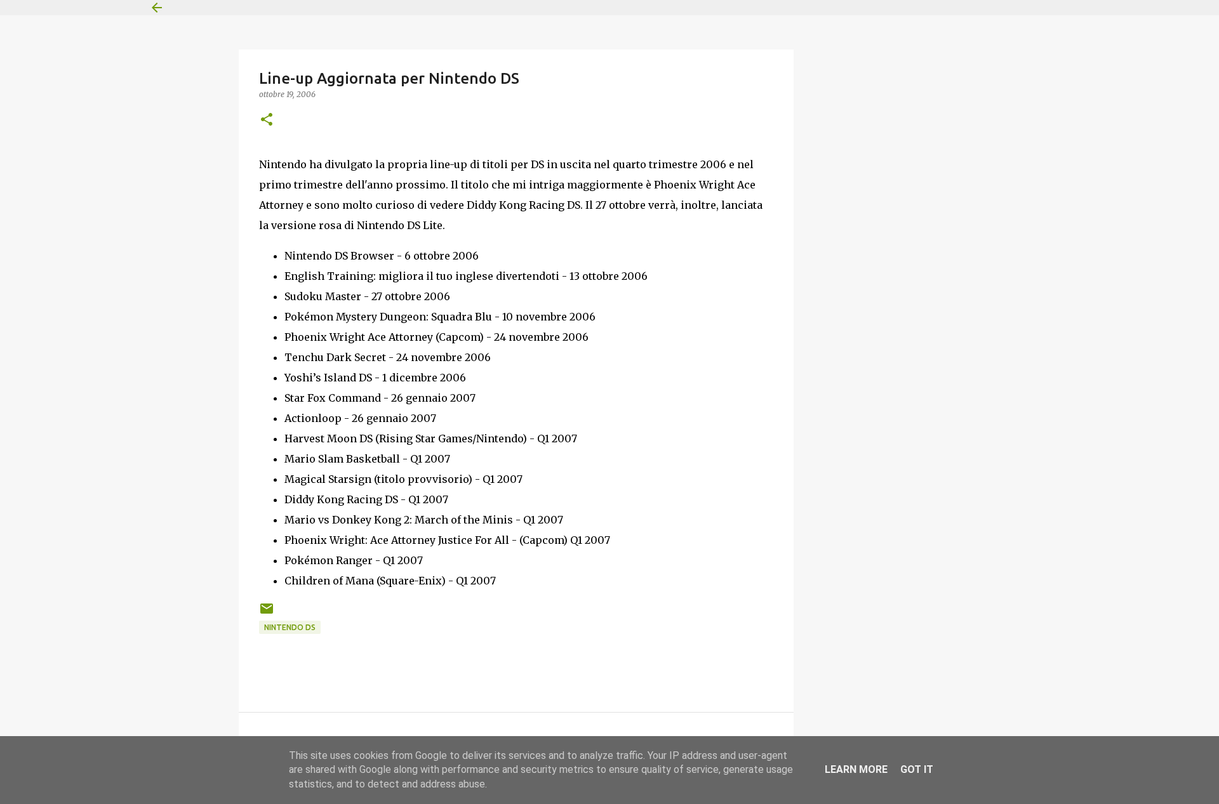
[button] (266, 120)
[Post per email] (266, 613)
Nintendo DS (290, 627)
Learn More (856, 769)
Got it (916, 769)
